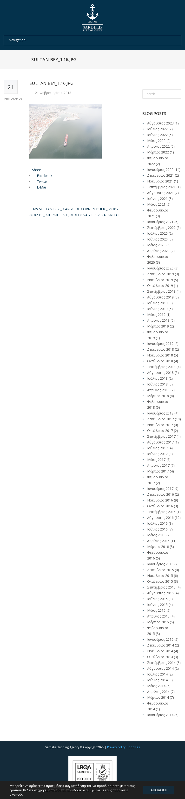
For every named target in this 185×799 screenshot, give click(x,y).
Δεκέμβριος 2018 (160, 349)
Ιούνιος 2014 (157, 680)
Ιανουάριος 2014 (160, 714)
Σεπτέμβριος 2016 (161, 511)
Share (36, 169)
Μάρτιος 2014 (158, 697)
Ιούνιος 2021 (157, 198)
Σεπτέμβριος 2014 (161, 662)
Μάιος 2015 (156, 610)
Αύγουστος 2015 (160, 593)
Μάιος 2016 (156, 535)
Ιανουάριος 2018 (160, 413)
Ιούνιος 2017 (157, 453)
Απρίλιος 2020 (158, 250)
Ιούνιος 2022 (157, 134)
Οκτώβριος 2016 (160, 506)
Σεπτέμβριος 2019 (161, 291)
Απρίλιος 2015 (158, 616)
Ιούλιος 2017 (157, 448)
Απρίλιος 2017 (158, 465)
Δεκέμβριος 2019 (160, 274)
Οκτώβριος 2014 (160, 656)
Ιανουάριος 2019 (160, 343)
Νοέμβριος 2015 (160, 575)
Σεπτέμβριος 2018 (161, 366)
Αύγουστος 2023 (160, 123)
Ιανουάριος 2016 (160, 564)
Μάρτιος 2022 (158, 152)
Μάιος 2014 (156, 685)
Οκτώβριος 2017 (160, 430)
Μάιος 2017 (156, 459)
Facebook (44, 175)
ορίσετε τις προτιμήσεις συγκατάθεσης (57, 786)
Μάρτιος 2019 (158, 326)
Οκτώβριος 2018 (160, 361)
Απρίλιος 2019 (158, 320)
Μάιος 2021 (156, 204)
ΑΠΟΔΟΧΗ (159, 790)
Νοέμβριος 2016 (160, 500)
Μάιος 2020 (156, 245)
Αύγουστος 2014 (160, 668)
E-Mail (41, 187)
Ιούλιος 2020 (157, 233)
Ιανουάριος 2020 (160, 268)
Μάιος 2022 (156, 140)
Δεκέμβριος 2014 (160, 645)
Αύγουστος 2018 (160, 372)
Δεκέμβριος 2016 (160, 494)
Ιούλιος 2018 (157, 378)
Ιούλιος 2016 (157, 523)
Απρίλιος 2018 (158, 390)
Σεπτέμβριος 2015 (161, 587)
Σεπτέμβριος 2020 (161, 227)
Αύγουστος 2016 (160, 517)
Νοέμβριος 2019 (160, 279)
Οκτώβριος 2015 (160, 581)
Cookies (134, 747)
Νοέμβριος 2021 (160, 181)
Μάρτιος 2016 (158, 546)
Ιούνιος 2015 (157, 604)
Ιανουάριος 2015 (160, 639)
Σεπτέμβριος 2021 (161, 187)
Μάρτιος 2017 (158, 471)
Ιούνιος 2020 (157, 239)
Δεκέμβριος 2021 (160, 175)
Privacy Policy (116, 747)
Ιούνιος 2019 (157, 308)
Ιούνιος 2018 (157, 384)
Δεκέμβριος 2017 (160, 419)
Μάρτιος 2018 (158, 395)
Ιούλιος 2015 (157, 598)
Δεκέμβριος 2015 (160, 569)
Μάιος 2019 (156, 314)
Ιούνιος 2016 (157, 529)
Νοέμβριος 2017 (160, 424)
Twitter (42, 181)
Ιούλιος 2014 (157, 674)
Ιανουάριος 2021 (160, 221)
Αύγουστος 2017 (160, 442)
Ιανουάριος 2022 (160, 169)
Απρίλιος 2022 (158, 146)
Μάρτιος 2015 (158, 622)
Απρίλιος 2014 (158, 691)
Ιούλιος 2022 (157, 129)
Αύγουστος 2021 (160, 192)
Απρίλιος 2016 (158, 540)
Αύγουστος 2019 (160, 297)
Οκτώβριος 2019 (160, 285)
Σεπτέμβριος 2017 (161, 436)
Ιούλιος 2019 (157, 303)
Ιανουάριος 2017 (160, 488)
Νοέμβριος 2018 (160, 355)
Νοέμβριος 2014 (160, 651)
